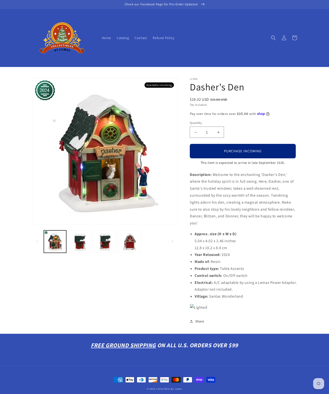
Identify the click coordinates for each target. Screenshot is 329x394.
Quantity (196, 123)
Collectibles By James (169, 388)
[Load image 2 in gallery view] (80, 241)
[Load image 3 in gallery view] (105, 241)
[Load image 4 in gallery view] (129, 241)
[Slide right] (172, 241)
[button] (273, 38)
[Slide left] (37, 241)
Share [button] (199, 321)
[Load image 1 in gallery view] (55, 241)
